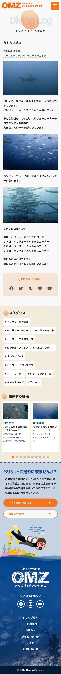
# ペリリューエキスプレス (19, 339)
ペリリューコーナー (14, 55)
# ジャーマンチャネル (39, 373)
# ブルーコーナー (14, 373)
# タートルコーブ (14, 382)
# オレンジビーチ (14, 356)
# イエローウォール (43, 347)
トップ (19, 31)
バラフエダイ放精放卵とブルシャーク (15, 428)
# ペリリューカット (43, 330)
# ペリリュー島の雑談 (16, 321)
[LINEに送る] (40, 289)
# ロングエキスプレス (16, 347)
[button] (13, 457)
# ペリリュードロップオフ (19, 365)
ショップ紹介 (30, 617)
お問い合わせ (30, 649)
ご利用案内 (30, 624)
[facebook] (21, 604)
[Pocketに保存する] (49, 289)
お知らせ (30, 630)
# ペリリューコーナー (16, 330)
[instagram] (30, 604)
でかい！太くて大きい (45, 426)
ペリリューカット (36, 55)
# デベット (33, 382)
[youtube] (40, 604)
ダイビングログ (36, 31)
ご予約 (30, 643)
